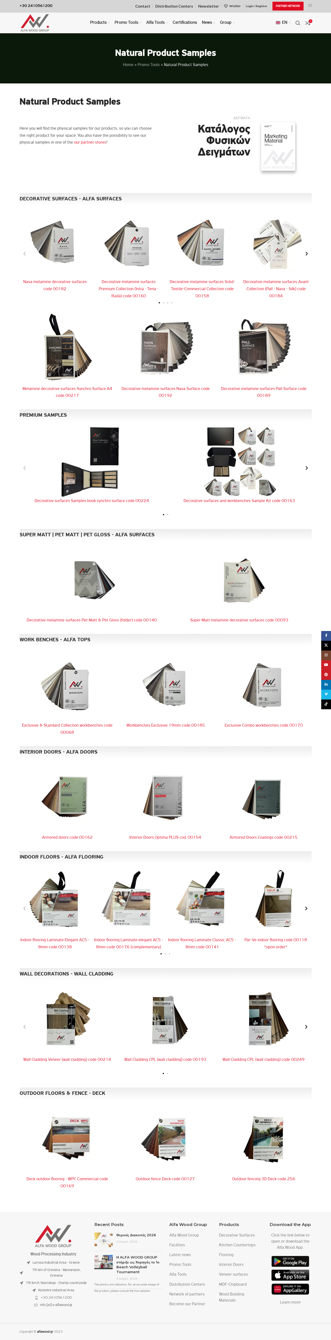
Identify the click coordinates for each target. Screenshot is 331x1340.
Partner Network (288, 6)
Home (128, 65)
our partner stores (90, 142)
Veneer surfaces (233, 1274)
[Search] (298, 23)
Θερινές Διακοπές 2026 (136, 1235)
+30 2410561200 (56, 1298)
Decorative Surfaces (237, 1235)
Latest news (180, 1255)
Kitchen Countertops (237, 1245)
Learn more (290, 1302)
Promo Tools (149, 65)
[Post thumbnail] (103, 1240)
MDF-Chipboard (233, 1285)
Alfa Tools (178, 1274)
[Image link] (53, 1236)
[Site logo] (35, 23)
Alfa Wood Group (184, 1235)
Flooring (226, 1255)
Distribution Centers (187, 1285)
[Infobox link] (310, 6)
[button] (24, 253)
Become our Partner (187, 1304)
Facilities (177, 1245)
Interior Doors (231, 1265)
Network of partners (187, 1294)
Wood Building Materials (231, 1297)
